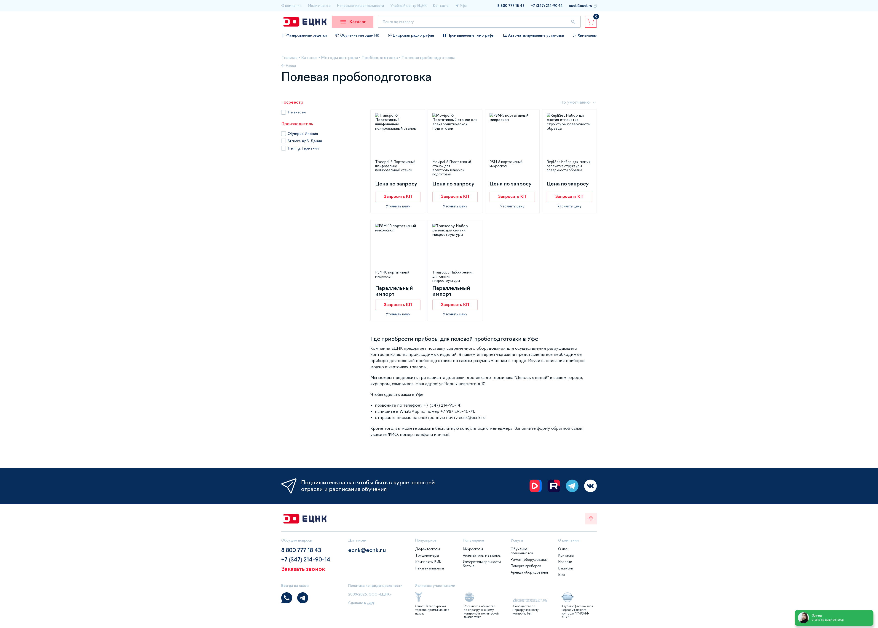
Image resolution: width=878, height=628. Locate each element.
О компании (291, 5)
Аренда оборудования (529, 572)
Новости (565, 562)
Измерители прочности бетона (482, 564)
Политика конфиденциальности (375, 585)
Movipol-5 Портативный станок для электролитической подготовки (451, 168)
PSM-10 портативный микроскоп (392, 274)
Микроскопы (473, 549)
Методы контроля (339, 58)
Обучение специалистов (522, 551)
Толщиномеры (427, 555)
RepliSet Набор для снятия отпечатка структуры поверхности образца (568, 166)
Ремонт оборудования (529, 559)
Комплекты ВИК (428, 562)
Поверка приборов (526, 566)
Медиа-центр (319, 5)
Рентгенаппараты (429, 568)
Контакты (441, 5)
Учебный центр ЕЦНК (408, 5)
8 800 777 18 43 (511, 5)
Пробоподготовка (379, 58)
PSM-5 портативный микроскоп (506, 164)
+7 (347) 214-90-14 (547, 5)
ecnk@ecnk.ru (580, 5)
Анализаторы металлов (482, 555)
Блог (562, 574)
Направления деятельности (360, 5)
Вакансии (565, 568)
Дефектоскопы (427, 549)
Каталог (309, 58)
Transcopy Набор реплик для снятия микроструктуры (452, 276)
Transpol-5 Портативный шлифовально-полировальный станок (395, 166)
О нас (562, 549)
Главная (289, 58)
